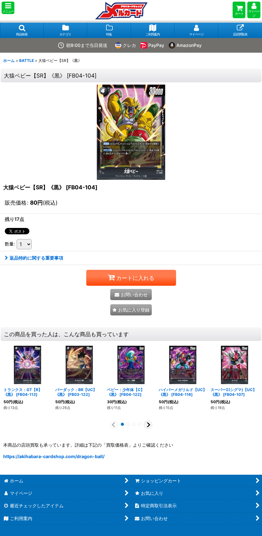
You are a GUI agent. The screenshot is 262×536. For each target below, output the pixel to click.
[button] (8, 8)
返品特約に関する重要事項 (36, 257)
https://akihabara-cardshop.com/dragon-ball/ (53, 456)
